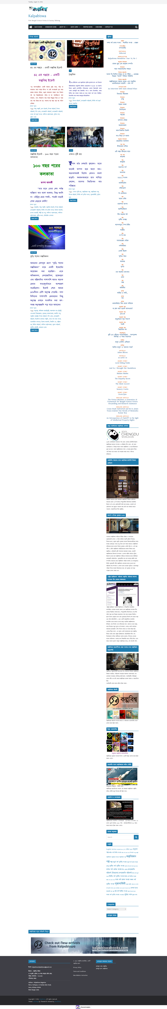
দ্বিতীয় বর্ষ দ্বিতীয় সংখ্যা (130, 876)
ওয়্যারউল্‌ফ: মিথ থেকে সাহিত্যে (122, 303)
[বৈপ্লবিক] (85, 54)
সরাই (122, 324)
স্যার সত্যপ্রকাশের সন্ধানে (122, 69)
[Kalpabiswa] (30, 27)
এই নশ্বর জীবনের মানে (122, 151)
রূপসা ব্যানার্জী (34, 213)
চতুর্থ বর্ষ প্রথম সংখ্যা (132, 862)
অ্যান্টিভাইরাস (122, 209)
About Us (62, 27)
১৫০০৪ (122, 313)
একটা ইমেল (122, 251)
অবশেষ (122, 156)
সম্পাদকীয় (122, 48)
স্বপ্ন (122, 298)
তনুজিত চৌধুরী (34, 316)
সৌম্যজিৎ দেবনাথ (48, 215)
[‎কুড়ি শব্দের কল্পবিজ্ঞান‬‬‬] (46, 237)
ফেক (122, 277)
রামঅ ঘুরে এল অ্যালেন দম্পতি (122, 63)
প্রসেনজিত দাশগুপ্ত (35, 322)
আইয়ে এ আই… (122, 293)
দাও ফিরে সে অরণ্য (122, 136)
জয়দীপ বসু (57, 313)
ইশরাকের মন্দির (122, 146)
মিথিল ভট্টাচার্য (36, 324)
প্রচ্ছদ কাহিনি (128, 884)
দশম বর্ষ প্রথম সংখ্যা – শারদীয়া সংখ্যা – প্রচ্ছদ (122, 42)
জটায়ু (107, 866)
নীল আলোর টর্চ (122, 214)
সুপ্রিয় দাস (57, 114)
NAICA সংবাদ (122, 177)
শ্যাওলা (122, 115)
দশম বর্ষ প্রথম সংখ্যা (114, 869)
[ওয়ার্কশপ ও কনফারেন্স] (119, 802)
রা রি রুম (122, 235)
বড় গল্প (71, 150)
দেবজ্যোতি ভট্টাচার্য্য (57, 111)
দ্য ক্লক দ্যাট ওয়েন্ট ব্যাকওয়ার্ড (122, 308)
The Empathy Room (122, 378)
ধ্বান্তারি (122, 162)
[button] (66, 27)
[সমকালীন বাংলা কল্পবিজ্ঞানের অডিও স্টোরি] (121, 769)
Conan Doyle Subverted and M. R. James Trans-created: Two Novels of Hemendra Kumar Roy (122, 411)
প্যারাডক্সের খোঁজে (122, 240)
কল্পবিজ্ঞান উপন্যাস (115, 857)
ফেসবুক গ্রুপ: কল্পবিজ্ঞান (102, 969)
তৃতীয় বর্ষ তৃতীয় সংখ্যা (116, 866)
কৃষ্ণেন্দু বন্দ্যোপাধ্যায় (48, 313)
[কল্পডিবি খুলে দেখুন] (122, 467)
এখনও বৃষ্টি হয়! (75, 154)
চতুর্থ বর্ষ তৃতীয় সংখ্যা (120, 862)
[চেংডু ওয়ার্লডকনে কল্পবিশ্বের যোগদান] (122, 430)
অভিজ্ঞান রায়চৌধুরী (44, 311)
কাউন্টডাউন (122, 183)
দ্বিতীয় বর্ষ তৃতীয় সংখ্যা (47, 210)
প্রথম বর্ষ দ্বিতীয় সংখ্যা (117, 888)
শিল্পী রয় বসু (42, 213)
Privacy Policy (77, 967)
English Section (111, 849)
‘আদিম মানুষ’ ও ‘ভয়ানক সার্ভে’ (122, 347)
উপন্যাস (132, 852)
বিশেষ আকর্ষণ (33, 64)
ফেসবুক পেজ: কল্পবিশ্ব (101, 966)
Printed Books (87, 27)
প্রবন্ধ (132, 888)
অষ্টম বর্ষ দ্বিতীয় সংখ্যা (115, 852)
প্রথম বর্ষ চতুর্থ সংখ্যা (36, 114)
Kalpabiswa (37, 16)
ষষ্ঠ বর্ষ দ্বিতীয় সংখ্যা (121, 891)
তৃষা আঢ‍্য (136, 866)
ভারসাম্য (122, 172)
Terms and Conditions (79, 971)
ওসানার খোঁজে (122, 120)
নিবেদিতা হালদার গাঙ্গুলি (41, 319)
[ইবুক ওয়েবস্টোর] (120, 734)
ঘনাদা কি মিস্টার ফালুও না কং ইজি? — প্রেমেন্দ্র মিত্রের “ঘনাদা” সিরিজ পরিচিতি (122, 75)
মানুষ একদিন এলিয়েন (122, 342)
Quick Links (74, 27)
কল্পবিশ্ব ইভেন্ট (50, 207)
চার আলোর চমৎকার (122, 272)
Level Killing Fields (122, 363)
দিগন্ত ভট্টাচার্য (52, 109)
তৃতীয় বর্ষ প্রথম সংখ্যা (129, 866)
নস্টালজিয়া (122, 245)
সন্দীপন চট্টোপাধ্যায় (48, 114)
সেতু (122, 99)
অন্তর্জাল (36, 207)
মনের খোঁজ (122, 198)
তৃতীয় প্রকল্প (123, 219)
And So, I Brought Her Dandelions (122, 368)
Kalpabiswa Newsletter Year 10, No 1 (122, 58)
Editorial (122, 53)
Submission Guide (50, 27)
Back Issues (38, 27)
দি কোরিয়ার (123, 193)
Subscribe (99, 27)
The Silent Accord (122, 384)
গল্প (70, 70)
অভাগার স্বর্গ (122, 167)
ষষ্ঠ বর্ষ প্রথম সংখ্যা (131, 891)
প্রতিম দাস (134, 884)
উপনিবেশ (122, 109)
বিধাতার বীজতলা (122, 94)
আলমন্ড (122, 261)
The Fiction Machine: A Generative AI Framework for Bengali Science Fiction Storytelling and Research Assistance (122, 401)
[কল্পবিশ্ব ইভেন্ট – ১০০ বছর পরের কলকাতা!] (46, 137)
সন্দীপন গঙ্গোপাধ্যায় (52, 213)
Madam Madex (122, 373)
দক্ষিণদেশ (122, 188)
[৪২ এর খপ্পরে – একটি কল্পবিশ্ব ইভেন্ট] (46, 50)
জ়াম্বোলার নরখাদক (122, 141)
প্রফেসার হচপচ (123, 204)
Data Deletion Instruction (80, 975)
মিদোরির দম (122, 329)
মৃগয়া (122, 266)
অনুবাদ (131, 849)
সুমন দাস (134, 895)
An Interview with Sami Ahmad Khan (122, 88)
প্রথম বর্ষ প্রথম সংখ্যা (55, 319)
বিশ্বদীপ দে (53, 322)
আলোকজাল (122, 125)
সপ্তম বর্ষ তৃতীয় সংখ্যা (112, 895)
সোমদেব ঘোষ (42, 327)
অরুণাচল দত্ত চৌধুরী (55, 311)
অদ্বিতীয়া (122, 287)
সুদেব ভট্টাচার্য (56, 324)
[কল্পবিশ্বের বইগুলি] (122, 694)
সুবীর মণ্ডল (40, 215)
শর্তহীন (122, 230)
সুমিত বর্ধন (33, 117)
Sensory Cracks (122, 389)
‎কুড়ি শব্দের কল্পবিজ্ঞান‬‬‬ (39, 256)
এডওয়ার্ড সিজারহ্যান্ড (36, 313)
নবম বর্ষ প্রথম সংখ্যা (122, 879)
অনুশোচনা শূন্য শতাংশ (122, 319)
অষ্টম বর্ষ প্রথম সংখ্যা (125, 852)
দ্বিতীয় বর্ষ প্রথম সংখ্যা (110, 880)
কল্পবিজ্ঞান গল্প (86, 192)
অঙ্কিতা (127, 849)
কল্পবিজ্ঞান (108, 857)
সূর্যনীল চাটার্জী (34, 327)
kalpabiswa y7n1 (121, 849)
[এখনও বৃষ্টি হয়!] (85, 137)
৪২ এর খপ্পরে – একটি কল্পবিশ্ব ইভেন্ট (46, 67)
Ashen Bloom (123, 352)
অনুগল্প (36, 311)
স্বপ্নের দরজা (122, 104)
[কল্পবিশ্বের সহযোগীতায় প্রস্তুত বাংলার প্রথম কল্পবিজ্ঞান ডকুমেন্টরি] (122, 654)
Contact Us (109, 27)
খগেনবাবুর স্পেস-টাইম (122, 224)
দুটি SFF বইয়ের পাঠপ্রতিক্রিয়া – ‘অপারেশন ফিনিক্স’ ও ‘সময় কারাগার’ (122, 336)
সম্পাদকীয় (122, 895)
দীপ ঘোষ (37, 111)
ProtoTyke (122, 394)
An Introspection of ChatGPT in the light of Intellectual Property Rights (122, 419)
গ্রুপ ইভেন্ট (44, 109)
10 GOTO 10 (122, 357)
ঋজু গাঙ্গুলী (37, 109)
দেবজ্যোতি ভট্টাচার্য (46, 111)
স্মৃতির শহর (122, 256)
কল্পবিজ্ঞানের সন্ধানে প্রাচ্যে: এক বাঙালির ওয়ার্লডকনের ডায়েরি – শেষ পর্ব (122, 82)
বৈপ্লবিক (72, 74)
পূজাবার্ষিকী (93, 194)
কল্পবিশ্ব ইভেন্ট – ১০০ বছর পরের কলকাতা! (44, 156)
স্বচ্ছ (122, 282)
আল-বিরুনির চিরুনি (122, 130)
